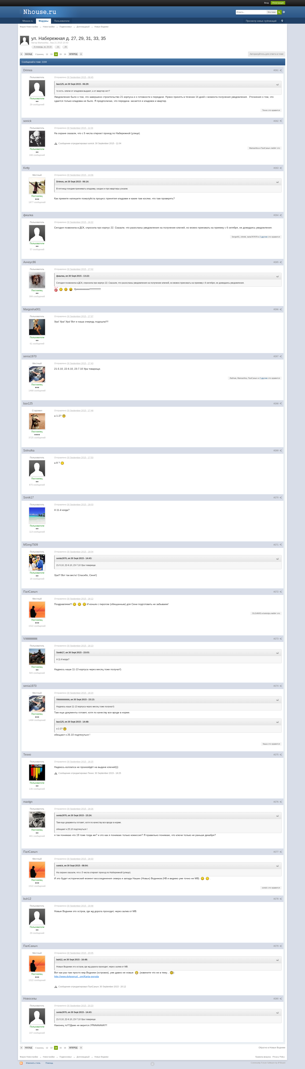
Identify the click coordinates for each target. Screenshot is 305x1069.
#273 (276, 639)
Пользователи (61, 21)
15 (60, 54)
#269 (276, 450)
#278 (276, 899)
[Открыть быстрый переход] (282, 21)
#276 (276, 802)
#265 (276, 262)
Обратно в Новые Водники (272, 1047)
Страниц (39, 54)
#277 (276, 852)
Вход (266, 3)
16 (65, 54)
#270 (276, 497)
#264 (276, 215)
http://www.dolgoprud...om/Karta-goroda (76, 976)
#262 (276, 121)
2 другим (264, 237)
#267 (276, 356)
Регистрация (278, 3)
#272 (276, 592)
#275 (276, 754)
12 (47, 54)
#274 (276, 686)
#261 (276, 70)
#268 (276, 403)
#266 (276, 309)
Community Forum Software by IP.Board (268, 1063)
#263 (276, 168)
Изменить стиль (33, 1063)
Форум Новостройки (29, 1057)
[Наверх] (152, 1064)
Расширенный (283, 12)
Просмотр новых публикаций (261, 21)
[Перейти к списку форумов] (51, 11)
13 (51, 54)
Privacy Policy (279, 1057)
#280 (276, 998)
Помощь (49, 1063)
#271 (276, 545)
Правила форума (263, 1057)
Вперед (73, 54)
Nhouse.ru (27, 21)
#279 (276, 946)
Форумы (43, 21)
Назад (28, 54)
